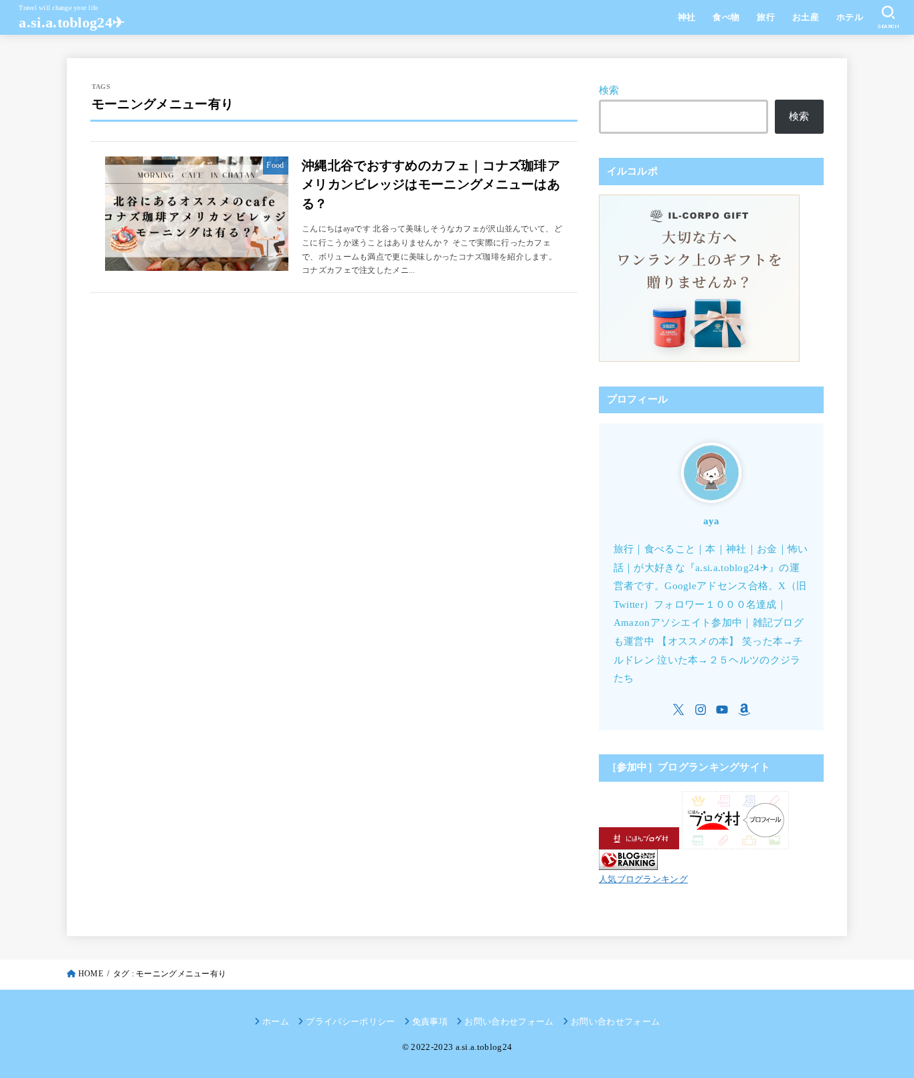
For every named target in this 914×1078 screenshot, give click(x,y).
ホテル (849, 17)
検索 (609, 90)
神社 (687, 17)
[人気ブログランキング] (628, 860)
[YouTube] (722, 710)
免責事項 (430, 1021)
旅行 (766, 17)
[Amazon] (744, 710)
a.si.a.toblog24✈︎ (71, 22)
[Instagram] (701, 710)
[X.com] (678, 710)
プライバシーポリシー (350, 1021)
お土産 (805, 17)
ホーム (275, 1021)
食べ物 (726, 17)
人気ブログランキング (643, 879)
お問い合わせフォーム (508, 1021)
